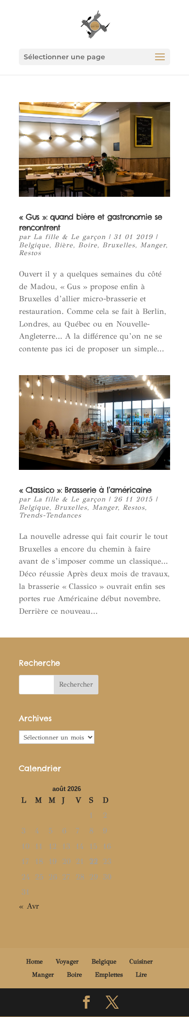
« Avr (29, 906)
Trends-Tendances (50, 515)
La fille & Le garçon (69, 237)
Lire (141, 975)
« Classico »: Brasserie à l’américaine (85, 490)
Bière (63, 245)
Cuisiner (141, 961)
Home (34, 961)
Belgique (34, 245)
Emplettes (109, 975)
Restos (30, 253)
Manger (153, 245)
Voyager (67, 961)
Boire (87, 245)
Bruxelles (118, 245)
